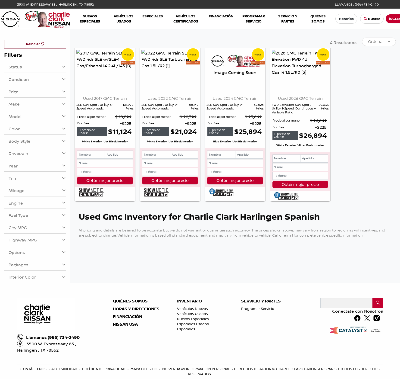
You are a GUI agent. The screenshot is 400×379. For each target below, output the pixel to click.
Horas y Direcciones (136, 309)
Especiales (186, 329)
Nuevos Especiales (193, 318)
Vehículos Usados (192, 313)
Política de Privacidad (104, 368)
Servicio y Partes (261, 301)
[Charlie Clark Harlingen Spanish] (35, 18)
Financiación (127, 316)
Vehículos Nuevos (192, 308)
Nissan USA (125, 324)
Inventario (189, 301)
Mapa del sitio (144, 368)
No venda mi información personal (196, 368)
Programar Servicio (257, 308)
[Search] (377, 303)
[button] (90, 19)
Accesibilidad (64, 368)
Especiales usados (193, 323)
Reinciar (33, 44)
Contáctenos (33, 368)
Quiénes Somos (130, 301)
